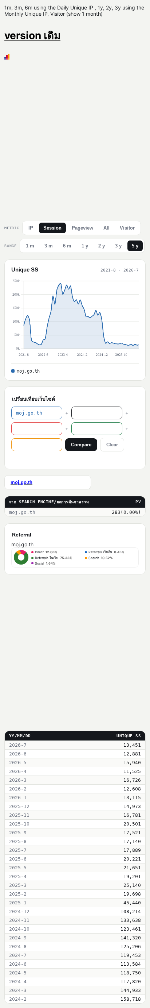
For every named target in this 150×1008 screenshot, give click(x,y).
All (106, 228)
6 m (67, 246)
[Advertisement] (75, 139)
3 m (48, 246)
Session (52, 228)
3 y (118, 246)
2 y (101, 246)
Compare (81, 444)
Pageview (82, 228)
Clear (112, 444)
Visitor (127, 228)
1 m (30, 246)
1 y (85, 246)
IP (30, 228)
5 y (135, 246)
